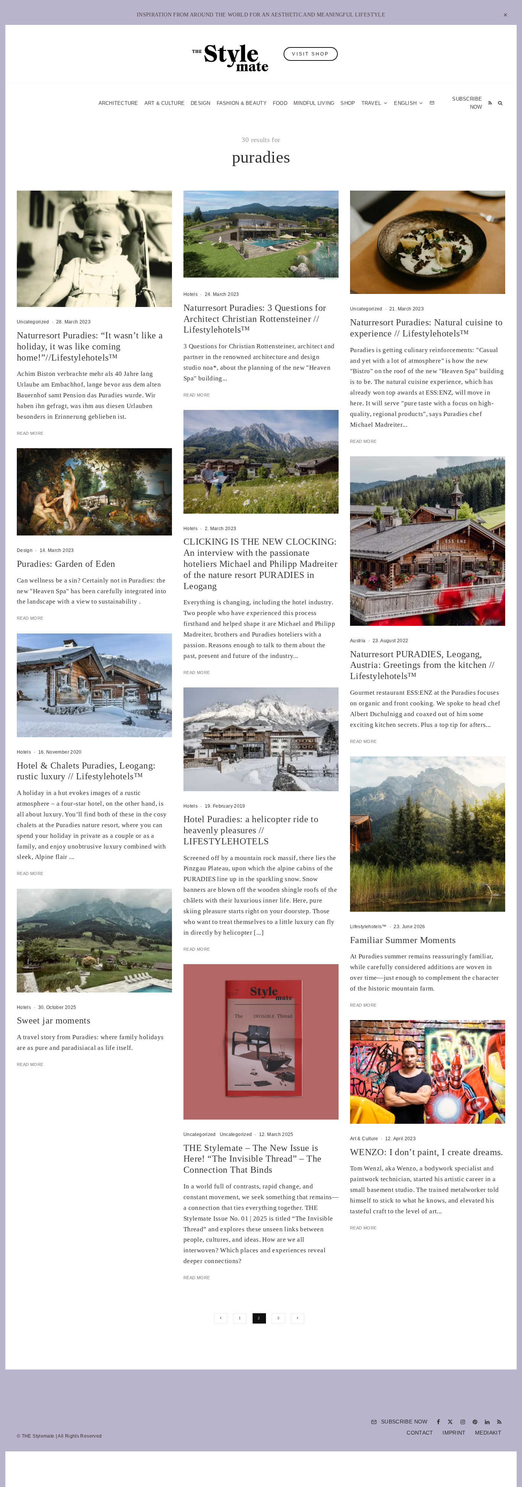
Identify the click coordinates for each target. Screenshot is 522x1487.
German (338, 818)
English (338, 833)
